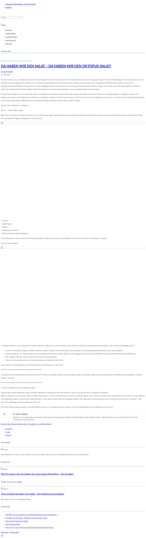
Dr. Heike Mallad (7, 72)
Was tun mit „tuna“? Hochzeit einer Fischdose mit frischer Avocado (29, 527)
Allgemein (4, 61)
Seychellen (32, 424)
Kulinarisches (27, 61)
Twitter (7, 432)
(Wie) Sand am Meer (12, 524)
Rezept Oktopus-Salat (19, 424)
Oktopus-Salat (6, 424)
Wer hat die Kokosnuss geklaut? (16, 521)
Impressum (5, 532)
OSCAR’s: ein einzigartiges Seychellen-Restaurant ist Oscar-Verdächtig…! (31, 515)
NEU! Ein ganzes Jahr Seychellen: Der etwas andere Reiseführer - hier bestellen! (37, 474)
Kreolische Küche (15, 61)
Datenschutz (14, 532)
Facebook (8, 429)
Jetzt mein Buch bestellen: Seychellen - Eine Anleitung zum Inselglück (32, 494)
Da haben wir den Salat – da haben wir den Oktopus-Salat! (56, 66)
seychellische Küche (44, 424)
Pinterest (8, 435)
